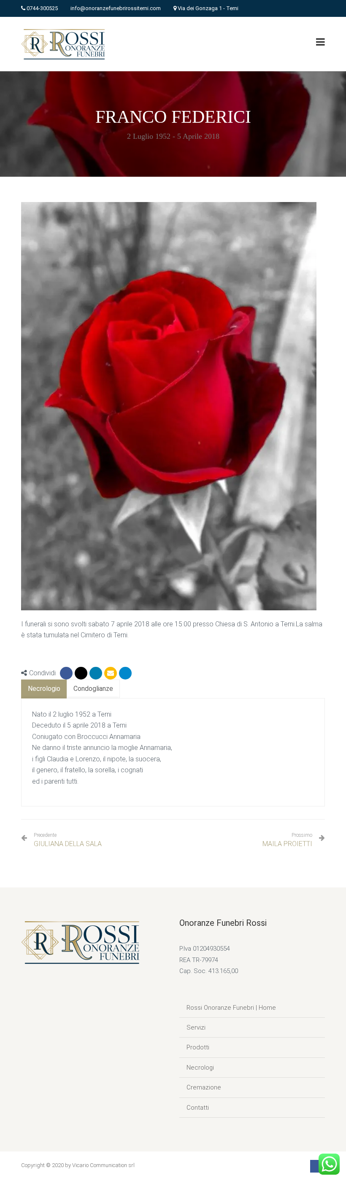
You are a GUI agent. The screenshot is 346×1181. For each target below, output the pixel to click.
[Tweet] (81, 673)
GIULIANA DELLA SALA (68, 840)
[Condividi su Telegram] (125, 673)
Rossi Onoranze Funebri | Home (231, 1007)
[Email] (110, 673)
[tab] (44, 688)
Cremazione (204, 1087)
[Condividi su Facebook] (66, 673)
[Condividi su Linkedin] (95, 673)
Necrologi (200, 1067)
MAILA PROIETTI (287, 844)
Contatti (198, 1107)
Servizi (196, 1027)
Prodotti (198, 1047)
